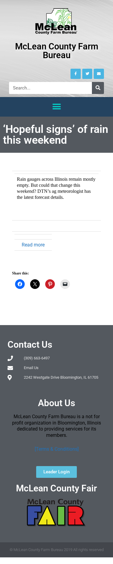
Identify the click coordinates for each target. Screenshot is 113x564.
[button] (56, 107)
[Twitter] (87, 74)
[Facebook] (76, 74)
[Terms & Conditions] (57, 449)
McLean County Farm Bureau (56, 50)
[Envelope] (99, 74)
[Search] (98, 88)
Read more (33, 245)
